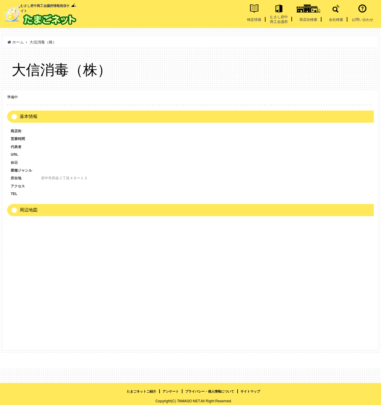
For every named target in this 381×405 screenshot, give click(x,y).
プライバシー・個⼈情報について (209, 391)
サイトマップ (250, 391)
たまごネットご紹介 (141, 391)
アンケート (171, 391)
